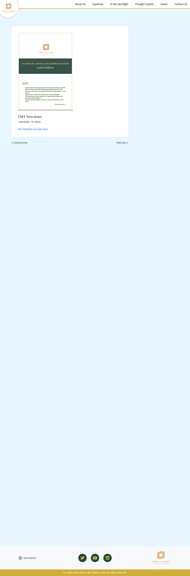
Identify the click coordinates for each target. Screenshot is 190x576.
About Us (80, 4)
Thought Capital (144, 4)
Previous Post (19, 142)
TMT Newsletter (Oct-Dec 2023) (33, 128)
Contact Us (181, 4)
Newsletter (24, 121)
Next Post (122, 142)
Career (164, 4)
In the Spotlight (119, 4)
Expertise (97, 4)
